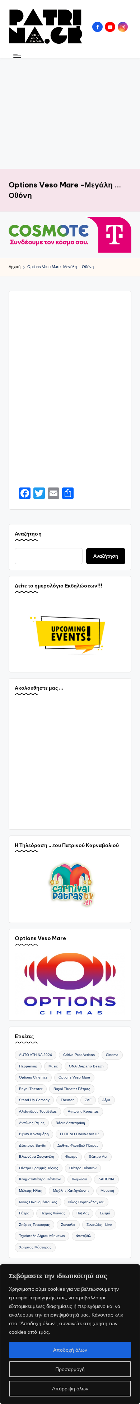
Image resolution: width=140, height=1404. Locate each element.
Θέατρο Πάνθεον (83, 1168)
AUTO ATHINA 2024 (35, 1055)
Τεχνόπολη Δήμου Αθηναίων (42, 1236)
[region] (70, 1334)
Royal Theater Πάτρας (71, 1089)
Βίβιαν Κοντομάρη (34, 1134)
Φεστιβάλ (83, 1236)
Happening (28, 1066)
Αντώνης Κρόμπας (83, 1111)
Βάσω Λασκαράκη (70, 1123)
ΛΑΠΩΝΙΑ (106, 1179)
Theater (67, 1100)
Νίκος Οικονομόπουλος (38, 1202)
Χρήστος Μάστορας (35, 1247)
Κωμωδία (79, 1179)
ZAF (88, 1100)
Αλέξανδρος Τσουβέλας (38, 1111)
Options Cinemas (33, 1077)
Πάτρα (24, 1213)
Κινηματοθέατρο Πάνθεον (40, 1179)
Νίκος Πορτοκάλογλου (86, 1202)
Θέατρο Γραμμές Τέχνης (38, 1168)
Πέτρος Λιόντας (53, 1213)
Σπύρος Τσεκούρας (34, 1225)
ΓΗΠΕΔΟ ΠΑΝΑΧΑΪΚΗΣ (79, 1134)
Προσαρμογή (70, 1369)
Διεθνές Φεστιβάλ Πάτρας (77, 1145)
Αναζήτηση (28, 534)
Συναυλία (68, 1225)
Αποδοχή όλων (70, 1350)
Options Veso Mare (74, 1077)
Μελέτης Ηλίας (30, 1191)
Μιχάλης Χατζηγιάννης (71, 1191)
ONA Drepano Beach (86, 1066)
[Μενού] (16, 56)
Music (53, 1066)
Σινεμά (105, 1213)
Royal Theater (30, 1089)
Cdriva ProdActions (79, 1055)
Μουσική (107, 1191)
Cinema (112, 1055)
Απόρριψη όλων (70, 1388)
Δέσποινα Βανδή (32, 1145)
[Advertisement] (70, 113)
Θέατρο (71, 1156)
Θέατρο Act (98, 1156)
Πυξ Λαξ (82, 1213)
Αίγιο (106, 1100)
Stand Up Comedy (34, 1100)
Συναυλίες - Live (99, 1225)
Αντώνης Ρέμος (32, 1123)
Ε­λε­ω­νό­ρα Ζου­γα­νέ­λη (36, 1156)
